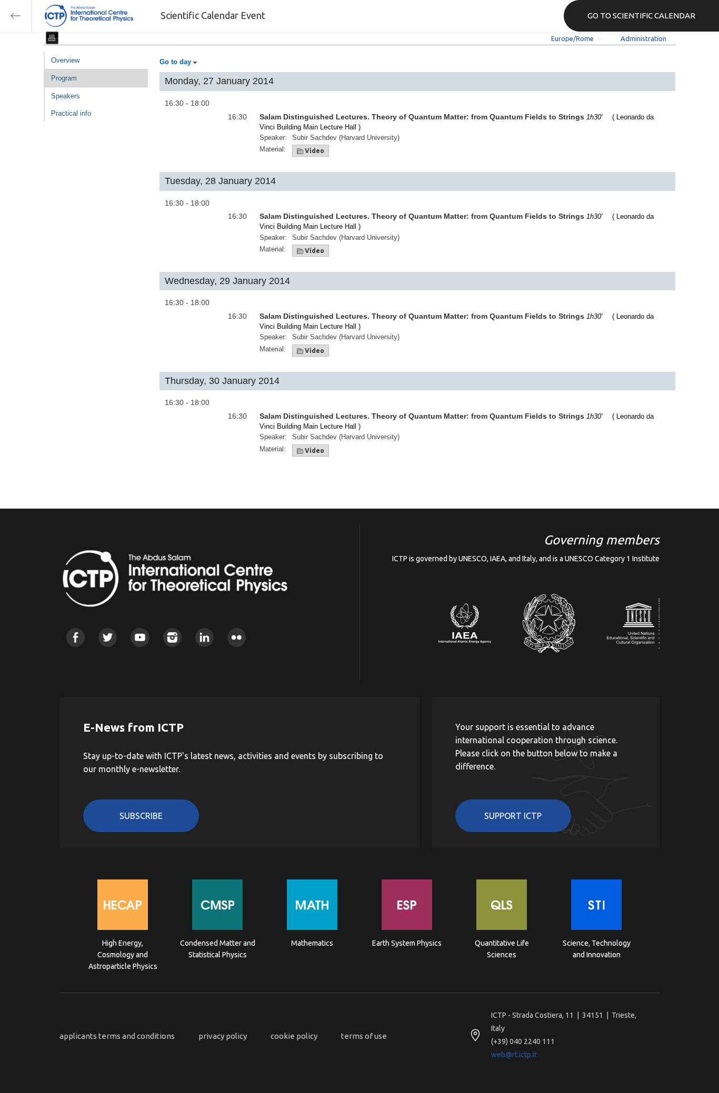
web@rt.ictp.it (514, 1054)
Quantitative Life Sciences (502, 949)
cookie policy (294, 1035)
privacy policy (222, 1035)
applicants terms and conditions (117, 1035)
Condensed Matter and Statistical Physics (217, 949)
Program (64, 78)
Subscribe (141, 816)
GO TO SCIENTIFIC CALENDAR (641, 15)
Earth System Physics (407, 943)
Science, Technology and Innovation (597, 949)
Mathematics (312, 943)
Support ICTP (513, 816)
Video (313, 150)
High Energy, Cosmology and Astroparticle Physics (122, 954)
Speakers (65, 96)
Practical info (71, 113)
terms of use (364, 1035)
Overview (65, 60)
